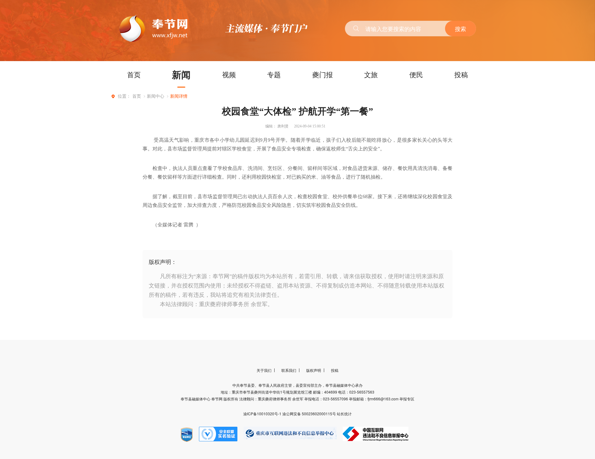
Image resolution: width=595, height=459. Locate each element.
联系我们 (288, 370)
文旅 (371, 74)
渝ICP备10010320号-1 (262, 413)
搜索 (460, 29)
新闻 (181, 74)
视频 (229, 74)
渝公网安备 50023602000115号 (309, 413)
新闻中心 (155, 96)
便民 (416, 74)
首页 (134, 74)
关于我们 (264, 370)
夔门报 (322, 74)
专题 (274, 74)
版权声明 (313, 370)
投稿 (461, 74)
